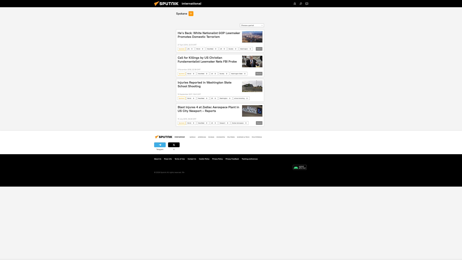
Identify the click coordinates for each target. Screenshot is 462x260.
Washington (244, 49)
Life (188, 49)
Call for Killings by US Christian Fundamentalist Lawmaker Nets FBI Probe (207, 59)
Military (231, 137)
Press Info (168, 159)
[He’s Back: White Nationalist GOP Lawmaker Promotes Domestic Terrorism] (252, 36)
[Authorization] (294, 3)
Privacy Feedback (232, 159)
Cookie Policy (204, 159)
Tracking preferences (250, 159)
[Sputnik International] (167, 7)
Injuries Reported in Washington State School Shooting (204, 84)
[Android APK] (300, 167)
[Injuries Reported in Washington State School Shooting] (252, 86)
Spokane (181, 13)
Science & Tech (243, 137)
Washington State (236, 74)
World (198, 49)
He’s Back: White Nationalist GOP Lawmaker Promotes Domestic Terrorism (209, 35)
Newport (222, 123)
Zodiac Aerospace (238, 123)
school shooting (239, 98)
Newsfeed (210, 49)
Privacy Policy (217, 159)
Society (231, 49)
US (221, 49)
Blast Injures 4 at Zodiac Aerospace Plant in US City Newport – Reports (208, 109)
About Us (157, 159)
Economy (221, 137)
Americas (202, 137)
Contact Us (192, 159)
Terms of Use (180, 159)
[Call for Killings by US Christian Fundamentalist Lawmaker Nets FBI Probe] (252, 61)
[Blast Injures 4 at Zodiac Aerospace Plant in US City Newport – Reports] (252, 111)
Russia (211, 137)
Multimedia (257, 137)
